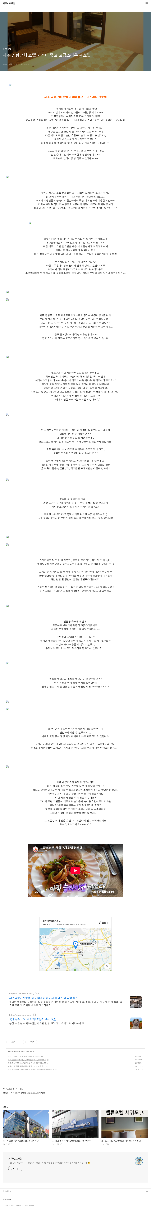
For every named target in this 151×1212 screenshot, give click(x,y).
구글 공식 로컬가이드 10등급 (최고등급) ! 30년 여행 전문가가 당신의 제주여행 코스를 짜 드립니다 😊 (49, 1163)
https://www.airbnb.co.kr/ (21, 993)
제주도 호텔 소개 (14, 1051)
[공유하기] (17, 1042)
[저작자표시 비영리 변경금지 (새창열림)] (41, 1042)
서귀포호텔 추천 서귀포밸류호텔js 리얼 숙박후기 (27, 1060)
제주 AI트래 (7, 1200)
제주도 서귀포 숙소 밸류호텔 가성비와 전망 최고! (27, 1063)
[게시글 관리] (21, 1042)
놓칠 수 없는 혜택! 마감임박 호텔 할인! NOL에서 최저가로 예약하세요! (46, 1023)
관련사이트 (7, 1191)
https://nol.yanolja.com (20, 1015)
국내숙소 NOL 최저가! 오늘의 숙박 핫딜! (33, 1019)
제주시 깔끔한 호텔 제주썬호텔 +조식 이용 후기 (26, 1066)
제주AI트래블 (9, 3)
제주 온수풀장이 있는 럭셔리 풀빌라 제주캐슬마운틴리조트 (31, 1069)
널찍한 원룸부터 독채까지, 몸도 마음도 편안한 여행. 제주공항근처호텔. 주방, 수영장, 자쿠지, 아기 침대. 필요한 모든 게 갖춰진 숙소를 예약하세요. (65, 1003)
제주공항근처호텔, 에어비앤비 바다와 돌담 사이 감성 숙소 (43, 997)
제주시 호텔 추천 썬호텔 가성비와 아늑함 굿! (25, 1056)
